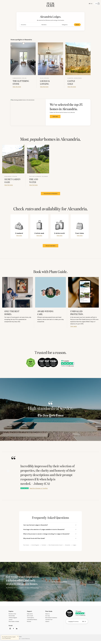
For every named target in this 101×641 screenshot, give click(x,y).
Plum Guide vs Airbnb (14, 621)
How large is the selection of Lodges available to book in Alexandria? (44, 529)
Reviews (29, 621)
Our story (47, 615)
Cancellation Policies (32, 619)
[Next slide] (93, 471)
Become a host (12, 614)
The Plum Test (48, 619)
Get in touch (30, 615)
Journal (10, 619)
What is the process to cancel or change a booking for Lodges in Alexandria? (46, 534)
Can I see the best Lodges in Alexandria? (35, 525)
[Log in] (97, 3)
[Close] (18, 636)
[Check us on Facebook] (13, 628)
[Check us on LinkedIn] (16, 628)
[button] (50, 3)
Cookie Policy (8, 638)
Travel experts (30, 617)
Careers (47, 621)
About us (47, 614)
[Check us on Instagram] (10, 628)
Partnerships (12, 615)
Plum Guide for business (51, 617)
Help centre (30, 614)
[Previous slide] (8, 471)
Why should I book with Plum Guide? (34, 538)
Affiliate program (13, 617)
